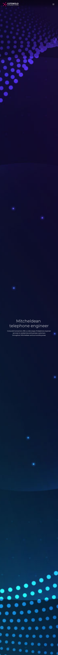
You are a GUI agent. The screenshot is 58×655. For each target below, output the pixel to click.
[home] (10, 4)
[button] (53, 4)
